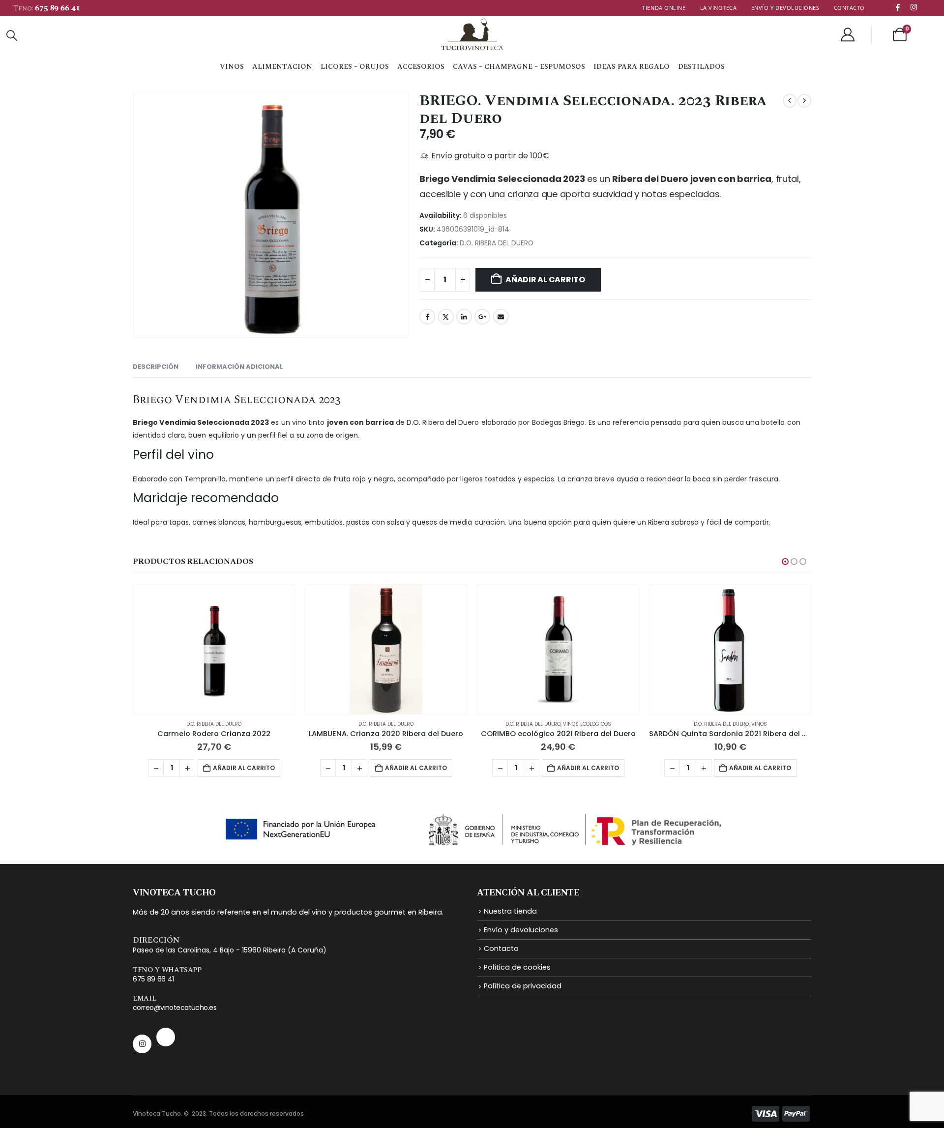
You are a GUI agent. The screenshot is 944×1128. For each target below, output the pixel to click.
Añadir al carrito (545, 279)
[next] (804, 101)
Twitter (446, 317)
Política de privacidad (522, 986)
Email (501, 317)
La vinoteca (718, 7)
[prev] (789, 101)
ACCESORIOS (420, 66)
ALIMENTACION (282, 66)
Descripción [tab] (155, 366)
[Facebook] (898, 7)
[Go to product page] (214, 649)
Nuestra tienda (510, 911)
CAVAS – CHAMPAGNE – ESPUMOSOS (519, 66)
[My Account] (847, 34)
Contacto (849, 7)
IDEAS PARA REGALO (631, 66)
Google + (482, 317)
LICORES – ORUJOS (355, 66)
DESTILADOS (701, 66)
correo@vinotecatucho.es (174, 1007)
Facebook (427, 317)
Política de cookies (517, 967)
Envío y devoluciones (785, 7)
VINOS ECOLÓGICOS (587, 724)
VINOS (232, 66)
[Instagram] (913, 7)
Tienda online (663, 7)
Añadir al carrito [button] (244, 768)
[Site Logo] (466, 34)
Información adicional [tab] (239, 366)
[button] (11, 36)
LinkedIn (464, 317)
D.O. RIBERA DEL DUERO (496, 243)
